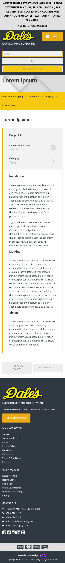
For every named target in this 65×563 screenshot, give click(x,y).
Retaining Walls (9, 475)
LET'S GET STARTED (16, 418)
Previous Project (18, 368)
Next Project (47, 368)
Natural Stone (9, 479)
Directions (7, 450)
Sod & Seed (8, 483)
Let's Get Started (32, 69)
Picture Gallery (9, 446)
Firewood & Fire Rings (12, 491)
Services (6, 434)
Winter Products (10, 438)
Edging (5, 495)
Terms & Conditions (11, 458)
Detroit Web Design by (30, 555)
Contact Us (7, 454)
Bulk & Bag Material (11, 487)
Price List (6, 462)
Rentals (6, 442)
